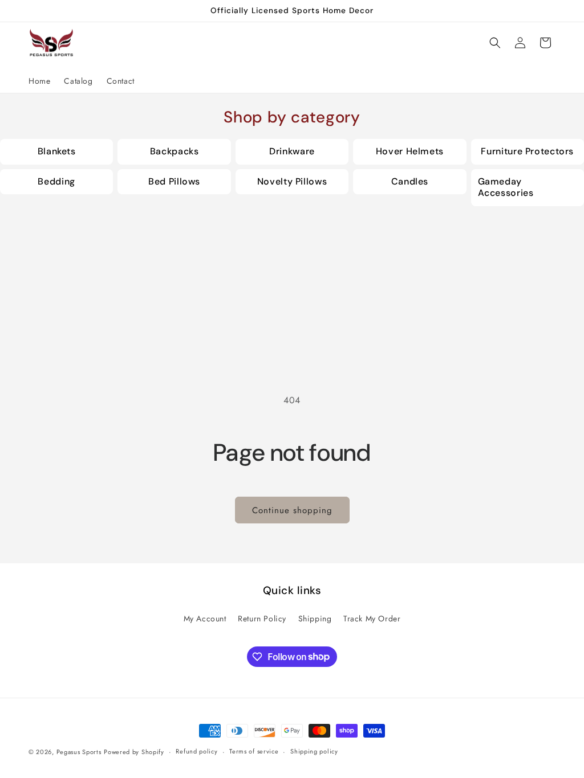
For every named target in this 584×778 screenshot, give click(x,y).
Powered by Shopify (134, 751)
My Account (205, 618)
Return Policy (262, 618)
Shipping (315, 618)
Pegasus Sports (79, 751)
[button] (495, 42)
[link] (56, 152)
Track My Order (371, 618)
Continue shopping (292, 510)
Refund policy (196, 751)
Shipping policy (314, 751)
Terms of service (253, 751)
